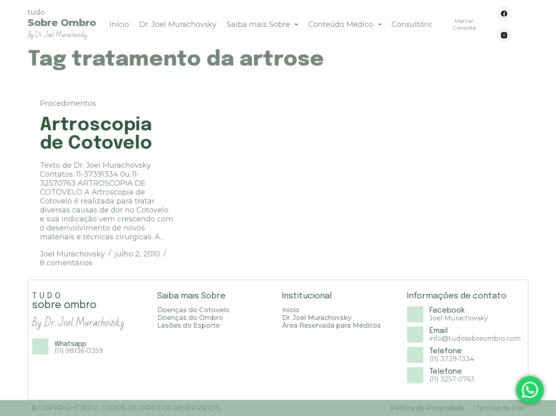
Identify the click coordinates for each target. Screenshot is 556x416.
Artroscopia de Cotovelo (96, 134)
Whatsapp (70, 344)
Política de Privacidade (427, 408)
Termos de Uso (499, 408)
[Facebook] (504, 14)
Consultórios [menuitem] (414, 24)
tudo (62, 23)
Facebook (447, 310)
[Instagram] (504, 35)
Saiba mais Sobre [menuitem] (258, 24)
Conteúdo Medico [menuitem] (340, 24)
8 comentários (66, 262)
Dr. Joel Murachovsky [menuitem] (178, 24)
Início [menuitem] (119, 24)
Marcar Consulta (464, 24)
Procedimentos (68, 103)
